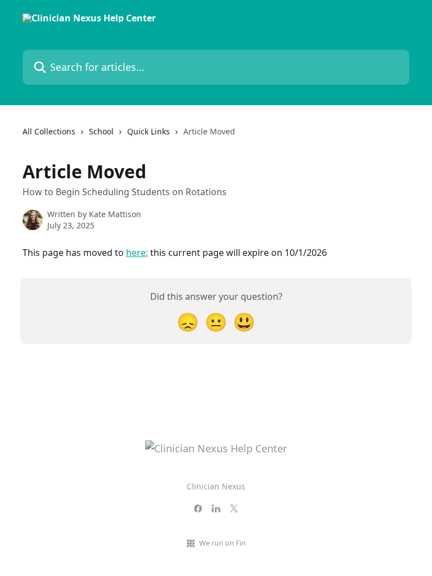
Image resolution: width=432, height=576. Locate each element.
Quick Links (148, 131)
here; (137, 252)
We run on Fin (222, 543)
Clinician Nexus (216, 486)
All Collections (48, 131)
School (101, 131)
